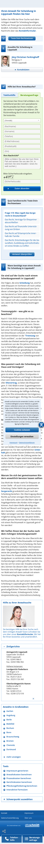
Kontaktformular (27, 30)
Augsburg (10, 715)
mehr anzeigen (13, 756)
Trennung (30, 335)
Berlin (9, 719)
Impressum (13, 442)
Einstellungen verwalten (22, 436)
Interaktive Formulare (17, 789)
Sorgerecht (6, 491)
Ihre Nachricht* (11, 155)
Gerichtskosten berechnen (19, 782)
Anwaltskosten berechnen (19, 774)
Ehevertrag (11, 382)
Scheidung (24, 282)
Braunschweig (12, 736)
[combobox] (22, 120)
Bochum (10, 728)
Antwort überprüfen (22, 254)
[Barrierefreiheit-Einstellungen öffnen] (41, 424)
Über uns (28, 818)
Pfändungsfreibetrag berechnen (21, 785)
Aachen (9, 711)
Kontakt (4, 813)
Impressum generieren (17, 770)
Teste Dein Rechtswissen (22, 38)
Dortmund (11, 749)
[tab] (9, 95)
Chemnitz (10, 745)
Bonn (8, 732)
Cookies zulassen (22, 430)
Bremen (10, 741)
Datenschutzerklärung (26, 442)
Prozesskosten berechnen (18, 778)
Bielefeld (10, 724)
